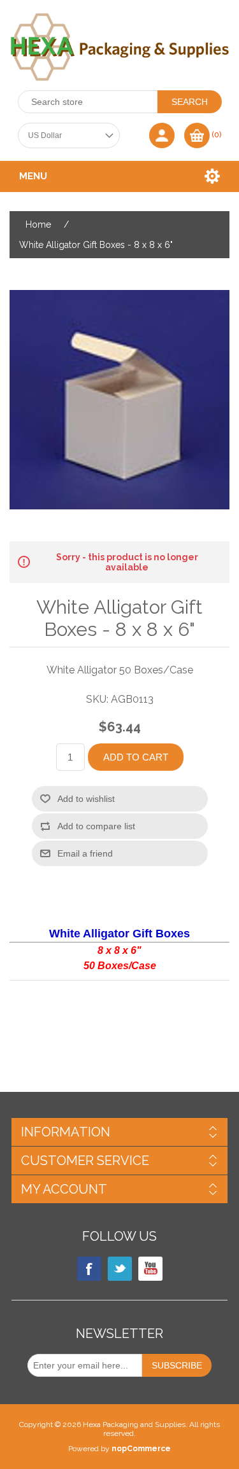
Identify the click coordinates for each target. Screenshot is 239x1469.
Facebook (89, 1269)
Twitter (120, 1269)
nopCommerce (141, 1448)
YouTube (150, 1269)
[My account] (162, 135)
